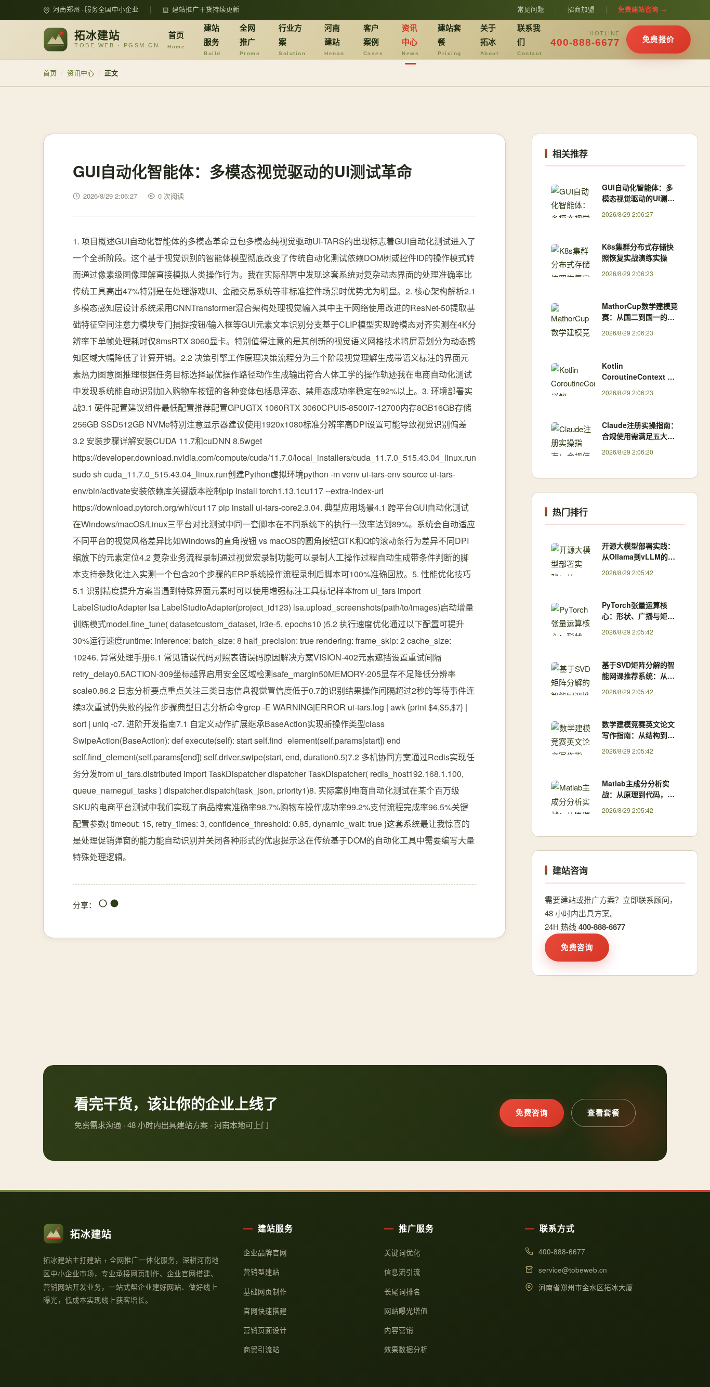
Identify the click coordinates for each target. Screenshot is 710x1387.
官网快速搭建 (265, 1311)
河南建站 (334, 39)
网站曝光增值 (406, 1311)
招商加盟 (581, 9)
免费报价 (658, 39)
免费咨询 (577, 947)
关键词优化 (402, 1253)
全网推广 (250, 39)
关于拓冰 (489, 39)
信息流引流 (402, 1272)
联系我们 (529, 39)
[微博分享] (114, 904)
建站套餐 (450, 39)
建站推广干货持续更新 (206, 9)
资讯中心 (410, 39)
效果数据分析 (406, 1349)
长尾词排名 (402, 1292)
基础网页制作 (265, 1292)
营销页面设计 (265, 1330)
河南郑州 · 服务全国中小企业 (96, 9)
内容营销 (398, 1330)
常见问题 (530, 9)
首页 (176, 39)
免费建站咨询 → (642, 9)
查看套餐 (603, 1112)
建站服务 (212, 39)
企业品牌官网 (265, 1253)
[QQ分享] (103, 904)
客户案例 (373, 39)
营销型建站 (261, 1272)
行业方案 (292, 39)
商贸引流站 (261, 1349)
